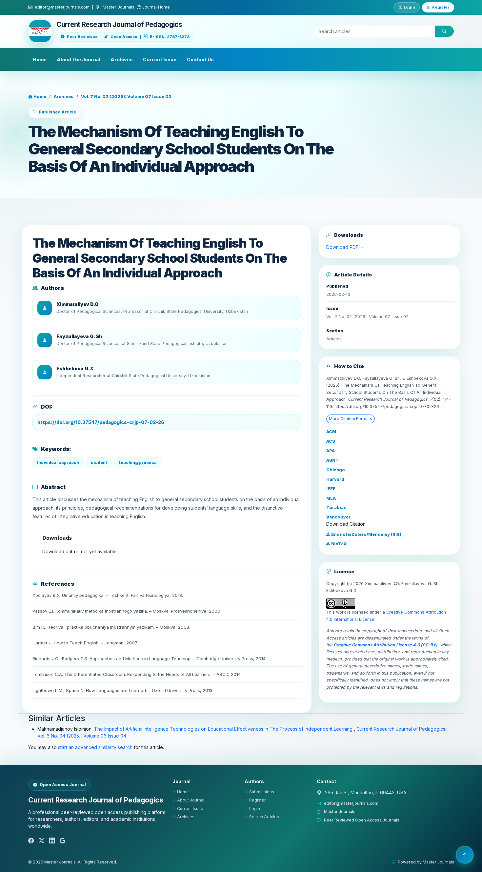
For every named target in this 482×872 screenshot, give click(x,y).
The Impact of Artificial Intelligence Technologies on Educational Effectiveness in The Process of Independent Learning (224, 729)
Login (409, 7)
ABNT (332, 460)
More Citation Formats (350, 418)
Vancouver (338, 517)
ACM (331, 431)
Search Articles (264, 816)
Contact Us (200, 59)
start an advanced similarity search (95, 747)
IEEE (330, 488)
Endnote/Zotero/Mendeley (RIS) (365, 534)
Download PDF (343, 247)
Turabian (336, 507)
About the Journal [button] (78, 59)
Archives (121, 59)
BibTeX (338, 543)
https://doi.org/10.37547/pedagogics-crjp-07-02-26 (100, 422)
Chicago (335, 469)
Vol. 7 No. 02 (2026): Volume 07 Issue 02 (126, 96)
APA (330, 450)
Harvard (335, 479)
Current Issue (159, 59)
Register (441, 7)
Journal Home (155, 7)
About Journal (190, 800)
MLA (331, 498)
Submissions (261, 791)
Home (40, 59)
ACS (330, 441)
